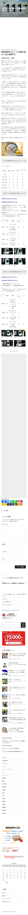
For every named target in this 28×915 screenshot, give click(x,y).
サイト (3, 559)
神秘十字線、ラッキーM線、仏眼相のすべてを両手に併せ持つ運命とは (17, 655)
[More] (20, 504)
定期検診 (4, 786)
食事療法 (4, 810)
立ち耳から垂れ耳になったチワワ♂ (17, 687)
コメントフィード (6, 898)
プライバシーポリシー (7, 604)
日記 (4, 510)
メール (4, 551)
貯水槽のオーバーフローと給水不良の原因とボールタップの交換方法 (17, 672)
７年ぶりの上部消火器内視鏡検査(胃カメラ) (12, 751)
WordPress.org (5, 901)
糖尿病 (7, 510)
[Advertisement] (14, 32)
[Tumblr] (9, 504)
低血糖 (19, 731)
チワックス (20, 681)
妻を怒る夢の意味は (13, 662)
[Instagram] (20, 501)
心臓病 (3, 789)
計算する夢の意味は (7, 745)
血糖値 (3, 804)
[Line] (14, 501)
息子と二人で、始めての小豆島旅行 (10, 748)
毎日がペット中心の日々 (15, 679)
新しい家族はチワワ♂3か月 (15, 702)
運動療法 (4, 807)
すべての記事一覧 (6, 601)
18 (7, 875)
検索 (23, 624)
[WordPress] (14, 504)
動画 (3, 781)
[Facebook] (4, 501)
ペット (24, 681)
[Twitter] (9, 501)
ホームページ (5, 775)
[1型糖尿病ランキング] (9, 616)
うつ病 (3, 757)
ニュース (4, 766)
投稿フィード (5, 895)
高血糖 (3, 813)
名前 (4, 544)
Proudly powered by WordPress (9, 911)
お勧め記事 (20, 722)
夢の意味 (19, 664)
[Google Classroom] (4, 504)
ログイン (4, 892)
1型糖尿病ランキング (7, 617)
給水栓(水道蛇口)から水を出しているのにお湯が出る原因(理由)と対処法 (17, 719)
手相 (19, 658)
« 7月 (7, 882)
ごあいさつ (5, 599)
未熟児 (3, 798)
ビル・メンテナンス (22, 675)
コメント (5, 524)
